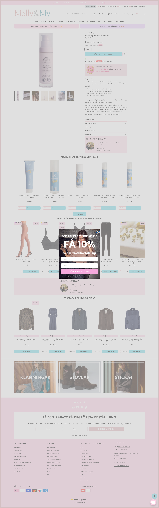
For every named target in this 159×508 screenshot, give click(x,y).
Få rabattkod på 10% (79, 271)
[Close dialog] (97, 231)
